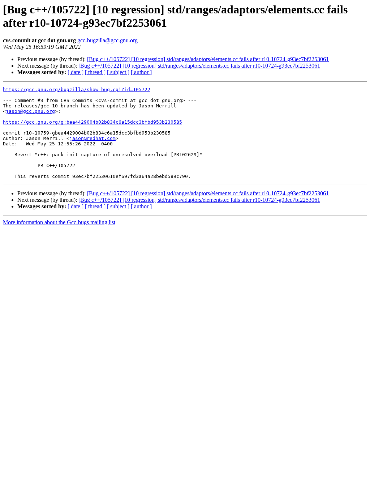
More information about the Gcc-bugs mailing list (59, 222)
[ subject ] (118, 72)
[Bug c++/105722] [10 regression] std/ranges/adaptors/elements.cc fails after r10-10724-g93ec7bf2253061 (208, 59)
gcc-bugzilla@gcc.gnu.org (107, 40)
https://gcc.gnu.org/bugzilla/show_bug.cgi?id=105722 (76, 89)
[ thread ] (95, 72)
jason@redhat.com (92, 138)
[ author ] (141, 72)
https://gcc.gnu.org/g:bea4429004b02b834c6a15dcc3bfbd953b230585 (92, 122)
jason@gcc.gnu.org (30, 111)
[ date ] (75, 72)
